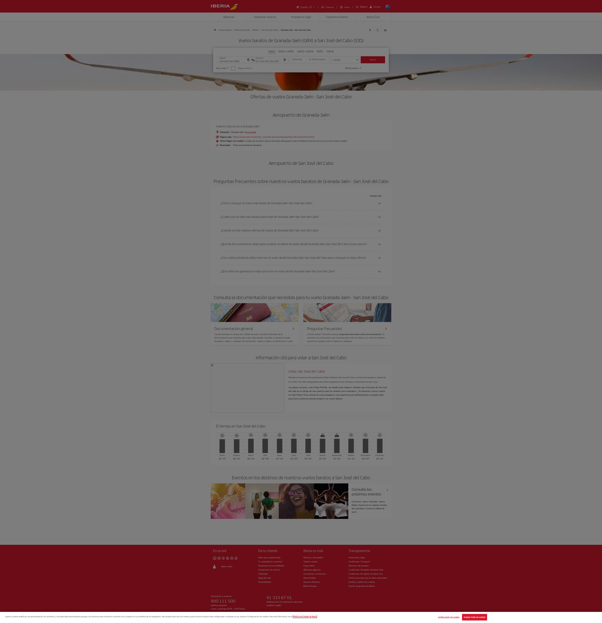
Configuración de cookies (448, 617)
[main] (301, 617)
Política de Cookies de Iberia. (305, 616)
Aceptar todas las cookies (474, 617)
